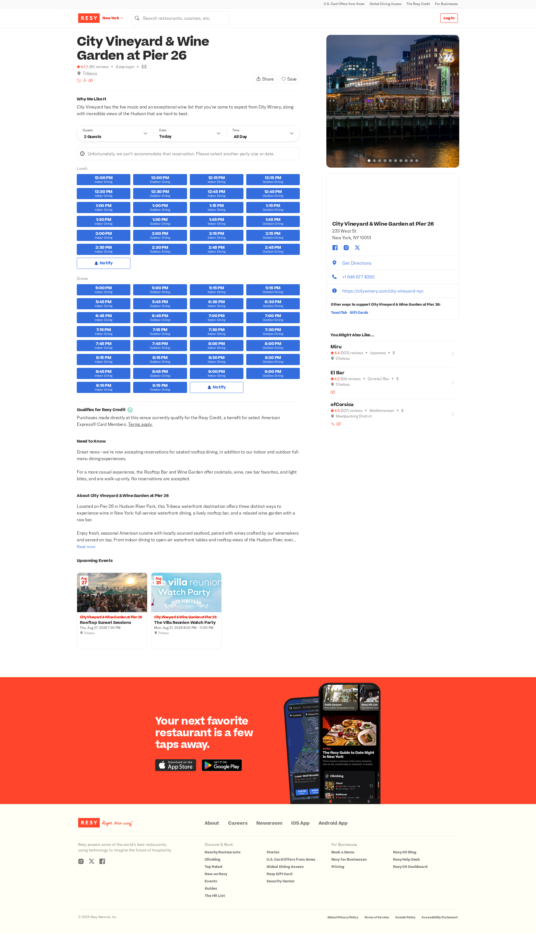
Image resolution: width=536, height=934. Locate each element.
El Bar (337, 373)
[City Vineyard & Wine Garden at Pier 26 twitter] (357, 247)
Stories (273, 852)
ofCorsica (342, 404)
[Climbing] (85, 80)
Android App (333, 823)
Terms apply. (140, 424)
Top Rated (213, 866)
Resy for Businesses (349, 859)
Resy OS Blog (404, 852)
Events (211, 881)
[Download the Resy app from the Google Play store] (221, 765)
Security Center (281, 881)
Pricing (337, 866)
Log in (449, 18)
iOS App (300, 823)
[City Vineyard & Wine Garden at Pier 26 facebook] (335, 247)
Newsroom (269, 823)
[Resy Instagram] (81, 861)
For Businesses (446, 4)
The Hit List (215, 895)
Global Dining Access (385, 4)
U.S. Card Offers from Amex (344, 4)
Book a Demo (342, 852)
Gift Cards (359, 312)
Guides (211, 888)
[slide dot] (369, 160)
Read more (86, 546)
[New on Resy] (333, 424)
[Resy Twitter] (91, 861)
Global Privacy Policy (342, 917)
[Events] (90, 80)
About (212, 823)
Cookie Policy (405, 917)
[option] (392, 101)
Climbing (212, 859)
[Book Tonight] (79, 80)
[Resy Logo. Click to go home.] (89, 18)
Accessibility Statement (440, 917)
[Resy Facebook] (102, 861)
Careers (237, 823)
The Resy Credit (418, 4)
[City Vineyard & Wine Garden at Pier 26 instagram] (346, 247)
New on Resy (216, 874)
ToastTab (339, 312)
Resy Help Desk (406, 859)
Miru (336, 347)
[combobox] (180, 18)
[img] (79, 73)
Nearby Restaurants (222, 852)
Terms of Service (376, 917)
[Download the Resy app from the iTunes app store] (175, 765)
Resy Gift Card (279, 874)
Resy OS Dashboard (410, 866)
